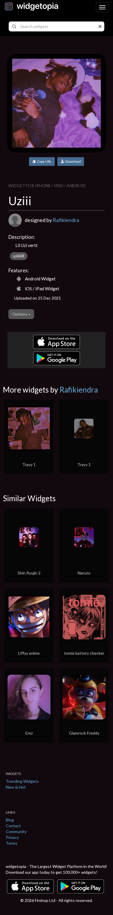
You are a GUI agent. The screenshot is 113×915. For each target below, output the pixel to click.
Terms (11, 843)
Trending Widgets (22, 781)
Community (16, 831)
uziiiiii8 (18, 256)
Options (20, 313)
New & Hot (16, 787)
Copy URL (44, 161)
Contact (13, 825)
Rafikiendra (66, 220)
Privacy (12, 837)
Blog (10, 819)
